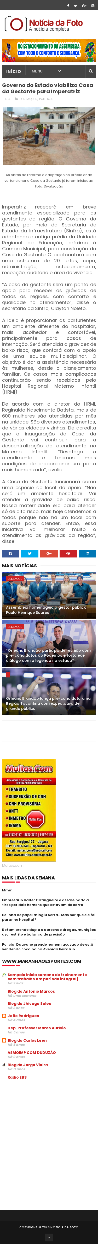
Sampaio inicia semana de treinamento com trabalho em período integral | (47, 976)
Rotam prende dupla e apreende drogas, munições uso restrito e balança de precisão (49, 932)
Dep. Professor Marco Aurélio (37, 1028)
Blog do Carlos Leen (27, 1040)
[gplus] (84, 6)
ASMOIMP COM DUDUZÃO (32, 1052)
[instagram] (93, 6)
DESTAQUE (15, 579)
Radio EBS (17, 1077)
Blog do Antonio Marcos (31, 991)
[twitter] (75, 6)
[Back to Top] (49, 1237)
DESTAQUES (28, 99)
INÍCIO (13, 72)
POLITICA (46, 99)
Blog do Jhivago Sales (29, 1003)
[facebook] (68, 6)
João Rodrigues (23, 1015)
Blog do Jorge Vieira (28, 1064)
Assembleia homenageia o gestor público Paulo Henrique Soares (46, 610)
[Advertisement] (46, 1123)
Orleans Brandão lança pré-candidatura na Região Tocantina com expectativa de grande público (48, 703)
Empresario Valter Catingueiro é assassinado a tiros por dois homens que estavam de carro (45, 902)
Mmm (7, 890)
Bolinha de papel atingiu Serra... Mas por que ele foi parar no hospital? (48, 917)
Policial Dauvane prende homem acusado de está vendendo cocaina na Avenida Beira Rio (47, 947)
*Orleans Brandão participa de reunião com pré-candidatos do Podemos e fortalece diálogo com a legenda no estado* (48, 655)
